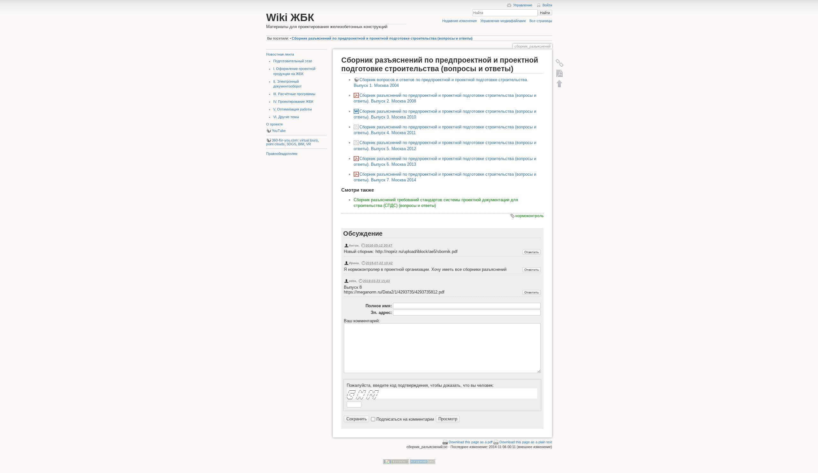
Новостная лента (280, 54)
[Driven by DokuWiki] (396, 461)
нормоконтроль (529, 216)
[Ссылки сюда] (559, 63)
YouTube (279, 131)
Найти (545, 13)
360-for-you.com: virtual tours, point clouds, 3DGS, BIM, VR (292, 142)
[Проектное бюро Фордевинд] (422, 461)
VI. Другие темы (286, 117)
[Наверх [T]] (559, 83)
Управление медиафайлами (503, 21)
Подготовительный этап (292, 61)
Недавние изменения (459, 21)
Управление (522, 5)
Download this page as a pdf (470, 442)
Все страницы (540, 21)
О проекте (274, 124)
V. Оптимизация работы (292, 109)
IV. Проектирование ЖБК (293, 101)
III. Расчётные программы (294, 94)
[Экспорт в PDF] (559, 73)
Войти (547, 5)
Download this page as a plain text (525, 442)
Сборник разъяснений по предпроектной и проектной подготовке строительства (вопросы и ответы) (382, 38)
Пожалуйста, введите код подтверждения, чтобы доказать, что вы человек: (420, 385)
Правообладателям (281, 154)
